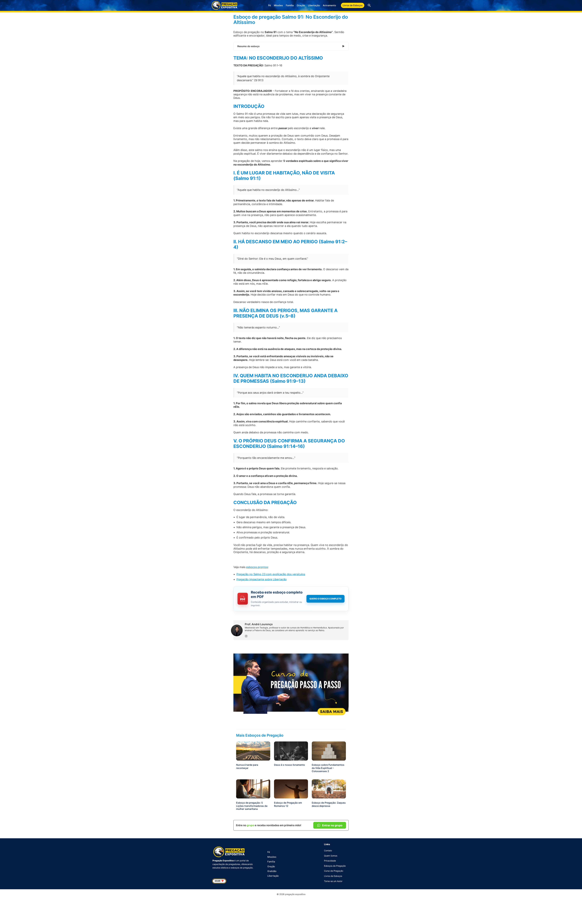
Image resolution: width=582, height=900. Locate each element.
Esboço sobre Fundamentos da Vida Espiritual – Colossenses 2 (328, 768)
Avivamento (329, 5)
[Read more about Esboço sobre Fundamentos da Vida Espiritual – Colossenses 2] (329, 750)
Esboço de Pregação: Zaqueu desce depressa (329, 804)
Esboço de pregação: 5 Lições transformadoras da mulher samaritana (251, 806)
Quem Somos (330, 855)
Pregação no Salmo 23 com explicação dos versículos (270, 574)
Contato (328, 850)
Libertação (314, 5)
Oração (301, 5)
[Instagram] (246, 636)
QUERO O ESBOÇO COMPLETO (325, 598)
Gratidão (271, 871)
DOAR (219, 881)
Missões (278, 5)
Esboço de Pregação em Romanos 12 (288, 804)
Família (290, 5)
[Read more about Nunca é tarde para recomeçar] (253, 750)
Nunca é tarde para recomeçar (247, 766)
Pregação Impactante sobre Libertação (261, 579)
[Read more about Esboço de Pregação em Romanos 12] (291, 788)
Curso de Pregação (333, 871)
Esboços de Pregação (335, 866)
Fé (269, 5)
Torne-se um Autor (333, 881)
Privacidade (330, 860)
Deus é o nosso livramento (289, 764)
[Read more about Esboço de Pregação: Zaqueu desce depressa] (329, 788)
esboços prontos (257, 567)
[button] (353, 5)
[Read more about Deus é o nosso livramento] (291, 750)
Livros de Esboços (333, 876)
